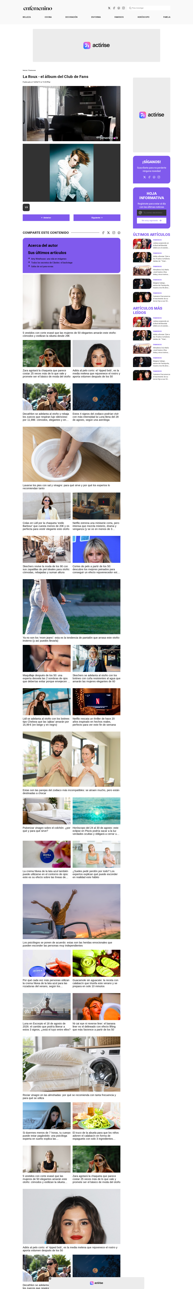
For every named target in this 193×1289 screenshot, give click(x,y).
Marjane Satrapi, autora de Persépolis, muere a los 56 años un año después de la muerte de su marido (161, 287)
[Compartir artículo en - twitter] (108, 232)
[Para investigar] (130, 8)
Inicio (25, 70)
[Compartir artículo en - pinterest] (119, 232)
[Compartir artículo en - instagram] (113, 232)
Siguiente (95, 218)
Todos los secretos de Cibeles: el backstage (51, 262)
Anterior (47, 218)
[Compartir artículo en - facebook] (103, 232)
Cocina (48, 17)
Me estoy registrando (150, 221)
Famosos (119, 17)
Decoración (71, 17)
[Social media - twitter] (109, 8)
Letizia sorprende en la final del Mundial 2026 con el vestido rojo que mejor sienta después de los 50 (161, 248)
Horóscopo (144, 17)
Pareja (166, 17)
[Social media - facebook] (114, 8)
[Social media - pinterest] (118, 8)
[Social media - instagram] (123, 8)
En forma (96, 17)
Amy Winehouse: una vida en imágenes (48, 259)
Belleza (27, 17)
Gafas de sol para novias (42, 266)
